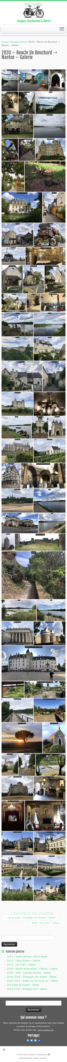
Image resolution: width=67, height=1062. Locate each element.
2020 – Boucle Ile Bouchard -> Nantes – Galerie (32, 968)
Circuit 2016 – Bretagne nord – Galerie (27, 989)
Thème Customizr (40, 1058)
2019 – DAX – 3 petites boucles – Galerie (29, 972)
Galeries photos (18, 41)
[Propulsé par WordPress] (49, 1054)
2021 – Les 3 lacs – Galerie (47, 922)
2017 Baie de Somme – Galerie (23, 984)
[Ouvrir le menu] (62, 29)
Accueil (5, 41)
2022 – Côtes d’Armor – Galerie (23, 960)
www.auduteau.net (45, 1030)
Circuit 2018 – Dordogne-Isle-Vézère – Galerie (30, 917)
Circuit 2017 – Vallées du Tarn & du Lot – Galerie (32, 980)
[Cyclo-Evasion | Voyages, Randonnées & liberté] (33, 10)
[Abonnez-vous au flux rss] (5, 1049)
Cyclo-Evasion (30, 1054)
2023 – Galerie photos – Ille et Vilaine (27, 956)
